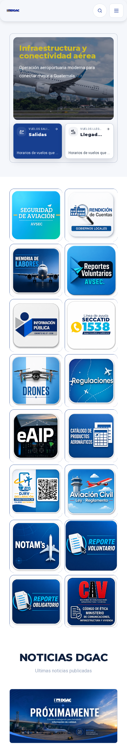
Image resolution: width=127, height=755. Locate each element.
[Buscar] (100, 11)
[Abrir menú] (116, 11)
